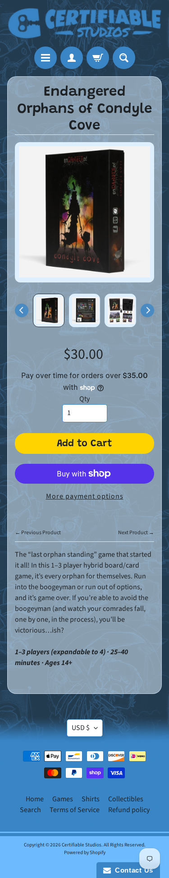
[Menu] (45, 57)
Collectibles (125, 799)
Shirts (91, 799)
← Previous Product (38, 532)
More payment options (84, 496)
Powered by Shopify (84, 852)
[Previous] (21, 310)
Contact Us (132, 870)
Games (62, 799)
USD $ (81, 728)
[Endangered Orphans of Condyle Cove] (48, 310)
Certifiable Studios (81, 844)
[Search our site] (124, 57)
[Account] (71, 57)
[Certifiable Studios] (84, 23)
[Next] (147, 310)
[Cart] (98, 57)
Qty (84, 399)
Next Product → (136, 532)
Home (35, 799)
